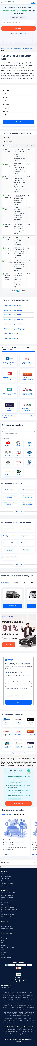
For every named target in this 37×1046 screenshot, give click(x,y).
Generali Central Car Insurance (7, 735)
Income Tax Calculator (7, 897)
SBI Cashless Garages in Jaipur (13, 314)
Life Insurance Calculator (8, 907)
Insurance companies (7, 928)
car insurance (12, 68)
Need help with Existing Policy (18, 675)
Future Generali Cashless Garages (27, 363)
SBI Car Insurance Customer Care (27, 496)
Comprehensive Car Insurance (9, 549)
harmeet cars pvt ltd (8, 262)
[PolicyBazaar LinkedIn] (20, 980)
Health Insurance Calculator (9, 909)
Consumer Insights (6, 933)
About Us (3, 940)
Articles (3, 923)
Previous (14, 290)
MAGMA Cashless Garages (27, 409)
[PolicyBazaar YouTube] (24, 980)
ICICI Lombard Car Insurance (30, 735)
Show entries (10, 138)
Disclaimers (5, 863)
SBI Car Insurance (10, 489)
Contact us (4, 952)
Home (2, 48)
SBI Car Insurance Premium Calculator (27, 503)
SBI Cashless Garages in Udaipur (13, 324)
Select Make (6, 97)
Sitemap (3, 942)
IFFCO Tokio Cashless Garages (9, 394)
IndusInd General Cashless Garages (27, 394)
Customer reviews (6, 926)
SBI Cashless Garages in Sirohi (12, 338)
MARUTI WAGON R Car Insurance (12, 602)
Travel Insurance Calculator (9, 912)
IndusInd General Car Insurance (18, 747)
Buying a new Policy (15, 672)
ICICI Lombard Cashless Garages (27, 378)
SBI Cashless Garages (27, 48)
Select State (6, 104)
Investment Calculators (10, 892)
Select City (5, 111)
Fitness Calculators (9, 895)
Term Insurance (8, 878)
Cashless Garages (17, 48)
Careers (3, 945)
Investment (7, 881)
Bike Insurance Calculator (8, 916)
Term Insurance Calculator (8, 900)
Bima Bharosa (8, 987)
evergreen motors (7, 209)
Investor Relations (6, 957)
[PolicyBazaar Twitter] (16, 980)
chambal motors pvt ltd (8, 197)
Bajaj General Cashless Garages (9, 363)
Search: (6, 141)
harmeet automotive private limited (8, 251)
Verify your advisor (6, 954)
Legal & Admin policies (7, 947)
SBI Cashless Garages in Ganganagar (14, 329)
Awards (3, 931)
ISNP (2, 950)
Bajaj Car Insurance (6, 723)
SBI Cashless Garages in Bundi (12, 333)
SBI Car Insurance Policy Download (10, 503)
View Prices (18, 28)
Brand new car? (18, 33)
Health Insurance (8, 883)
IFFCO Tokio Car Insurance (7, 747)
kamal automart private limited (7, 276)
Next (23, 290)
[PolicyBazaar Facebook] (12, 980)
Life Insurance (7, 876)
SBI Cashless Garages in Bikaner (13, 310)
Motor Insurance (9, 529)
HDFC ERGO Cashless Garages (9, 378)
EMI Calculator (5, 902)
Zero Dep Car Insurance (9, 536)
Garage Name (7, 146)
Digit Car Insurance (30, 723)
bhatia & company (7, 150)
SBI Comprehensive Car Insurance (9, 496)
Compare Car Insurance (27, 536)
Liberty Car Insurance (30, 747)
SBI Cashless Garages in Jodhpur (13, 319)
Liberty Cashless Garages (9, 409)
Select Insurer (6, 90)
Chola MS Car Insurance (18, 723)
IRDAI (2, 987)
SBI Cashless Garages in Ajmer (12, 305)
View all (17, 511)
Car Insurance (9, 48)
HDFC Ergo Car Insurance (18, 735)
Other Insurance (8, 885)
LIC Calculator (5, 904)
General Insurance (9, 873)
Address (16, 146)
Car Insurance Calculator (10, 543)
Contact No (30, 146)
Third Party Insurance (27, 543)
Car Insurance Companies (9, 557)
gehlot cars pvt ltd (8, 238)
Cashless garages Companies (8, 416)
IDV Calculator (27, 550)
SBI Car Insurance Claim (27, 489)
